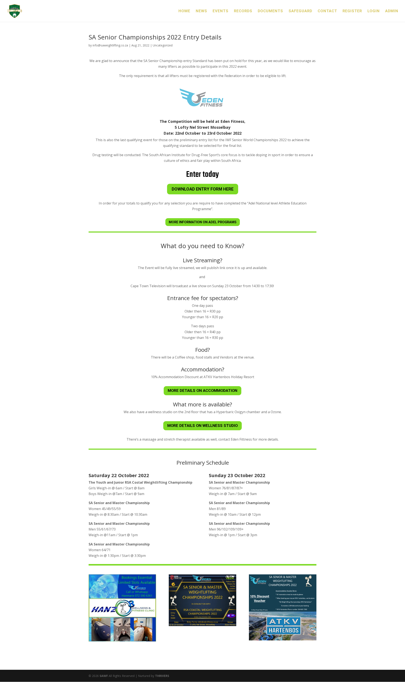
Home (184, 11)
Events (220, 11)
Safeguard (300, 11)
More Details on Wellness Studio (202, 425)
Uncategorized (163, 45)
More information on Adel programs (202, 222)
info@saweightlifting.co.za (110, 45)
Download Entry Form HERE (203, 189)
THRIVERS (162, 676)
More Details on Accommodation (202, 390)
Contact (327, 11)
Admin (391, 11)
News (201, 11)
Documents (270, 11)
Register (352, 11)
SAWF (104, 676)
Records (243, 11)
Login (373, 11)
